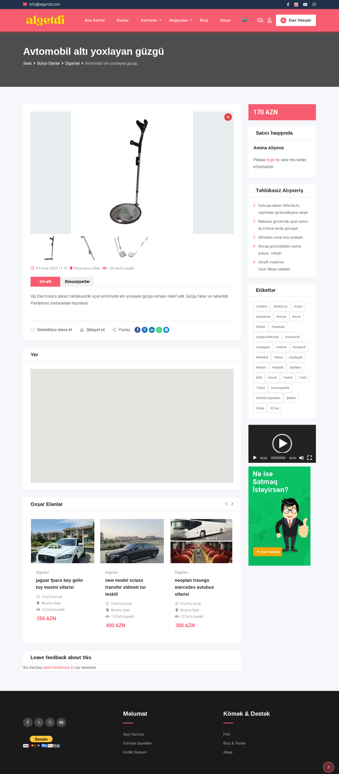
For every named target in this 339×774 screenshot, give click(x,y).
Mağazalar (178, 20)
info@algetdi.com (45, 4)
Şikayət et (96, 329)
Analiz (298, 306)
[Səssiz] (301, 539)
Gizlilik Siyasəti (135, 752)
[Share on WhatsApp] (159, 330)
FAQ (226, 734)
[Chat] (260, 20)
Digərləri (42, 572)
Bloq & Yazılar (234, 743)
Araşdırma (263, 316)
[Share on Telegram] (166, 330)
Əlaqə (225, 20)
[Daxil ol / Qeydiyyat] (269, 20)
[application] (282, 485)
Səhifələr (149, 20)
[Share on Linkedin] (152, 330)
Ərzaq (274, 408)
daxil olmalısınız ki (58, 667)
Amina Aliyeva (268, 147)
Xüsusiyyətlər (280, 388)
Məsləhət (262, 357)
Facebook (278, 327)
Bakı (96, 268)
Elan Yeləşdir (300, 20)
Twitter (288, 377)
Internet (281, 347)
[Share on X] (145, 330)
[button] (132, 421)
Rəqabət (277, 367)
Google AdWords (267, 337)
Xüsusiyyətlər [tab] (77, 281)
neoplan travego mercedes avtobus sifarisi (194, 587)
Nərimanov (83, 268)
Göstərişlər (292, 337)
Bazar (297, 316)
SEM (259, 377)
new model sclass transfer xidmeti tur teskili (125, 587)
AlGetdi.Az (280, 306)
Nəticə (278, 357)
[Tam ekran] (309, 539)
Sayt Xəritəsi (133, 734)
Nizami (47, 603)
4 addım (261, 306)
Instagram (263, 347)
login (271, 159)
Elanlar (123, 20)
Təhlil (302, 377)
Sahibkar (295, 367)
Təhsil (260, 388)
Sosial (272, 377)
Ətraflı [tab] (45, 281)
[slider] (278, 540)
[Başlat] (254, 539)
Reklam (261, 367)
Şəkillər (291, 398)
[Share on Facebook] (137, 330)
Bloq (204, 20)
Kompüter (299, 347)
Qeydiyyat (295, 357)
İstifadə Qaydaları (268, 398)
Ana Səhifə (95, 20)
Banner (281, 316)
